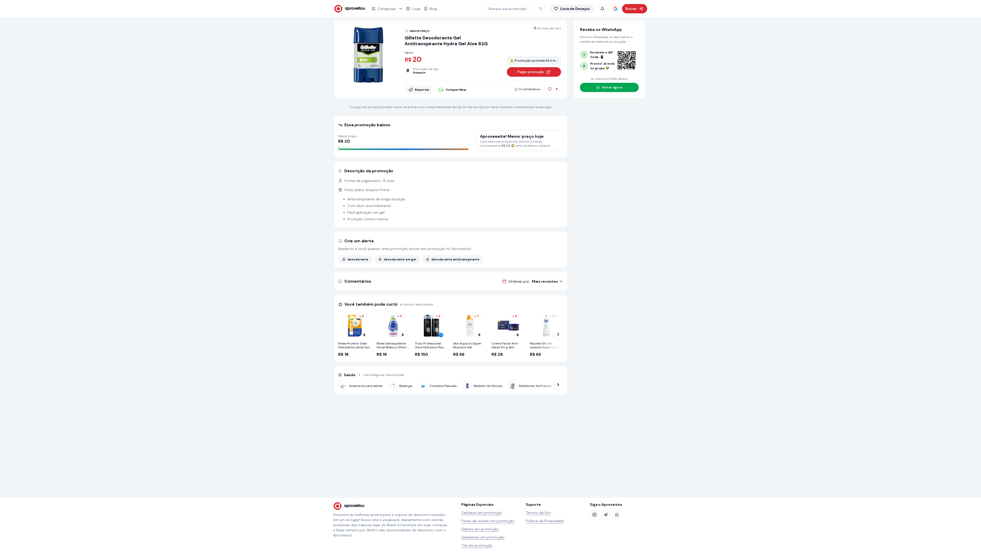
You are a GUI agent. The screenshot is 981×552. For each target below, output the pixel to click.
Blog (433, 8)
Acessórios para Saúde (365, 386)
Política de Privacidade (545, 521)
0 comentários (529, 89)
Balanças (406, 386)
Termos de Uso (538, 512)
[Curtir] (550, 89)
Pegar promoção (531, 72)
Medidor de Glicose (488, 386)
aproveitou (355, 8)
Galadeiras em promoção (483, 537)
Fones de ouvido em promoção (488, 521)
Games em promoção (480, 529)
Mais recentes (545, 281)
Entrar (631, 8)
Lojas (416, 8)
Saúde (349, 375)
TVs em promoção (477, 545)
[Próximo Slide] (558, 334)
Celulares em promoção (481, 512)
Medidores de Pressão (535, 386)
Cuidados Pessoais (443, 386)
